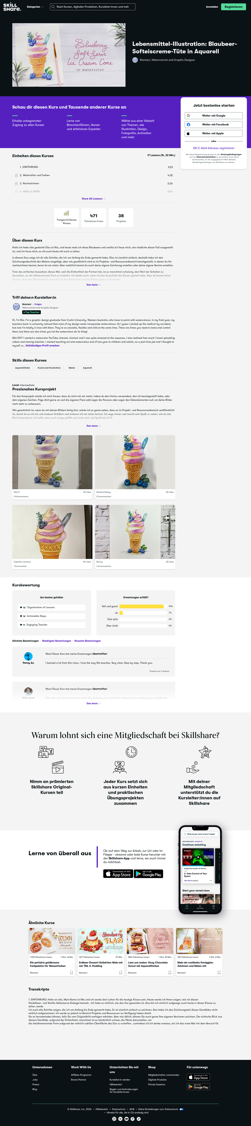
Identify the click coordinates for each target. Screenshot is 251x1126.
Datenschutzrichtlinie (206, 157)
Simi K (17, 492)
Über (34, 1075)
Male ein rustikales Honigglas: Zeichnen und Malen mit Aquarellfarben (195, 966)
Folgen (38, 304)
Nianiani (32, 304)
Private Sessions (156, 1084)
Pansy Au (28, 662)
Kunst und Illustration (49, 367)
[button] (43, 6)
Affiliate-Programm (81, 1075)
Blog (34, 1089)
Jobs (35, 1079)
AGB (131, 1109)
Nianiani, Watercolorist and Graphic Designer (167, 60)
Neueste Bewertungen (87, 640)
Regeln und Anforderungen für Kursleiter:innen (124, 1090)
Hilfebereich (116, 1084)
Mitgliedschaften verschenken (163, 1075)
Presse (35, 1084)
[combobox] (92, 6)
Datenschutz (118, 1109)
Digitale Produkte (157, 1079)
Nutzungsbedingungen (231, 154)
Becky (99, 561)
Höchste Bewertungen (25, 640)
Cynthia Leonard (22, 561)
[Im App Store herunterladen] (117, 874)
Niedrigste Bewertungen (56, 640)
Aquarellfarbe (22, 367)
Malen (72, 367)
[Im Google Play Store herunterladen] (149, 874)
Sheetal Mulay (103, 492)
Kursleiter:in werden (120, 1079)
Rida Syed (28, 697)
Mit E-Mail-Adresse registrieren (213, 148)
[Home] (12, 7)
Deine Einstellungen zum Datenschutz (158, 1109)
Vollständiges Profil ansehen (42, 345)
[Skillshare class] (52, 941)
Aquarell (87, 367)
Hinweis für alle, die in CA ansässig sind (127, 1112)
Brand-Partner (78, 1079)
